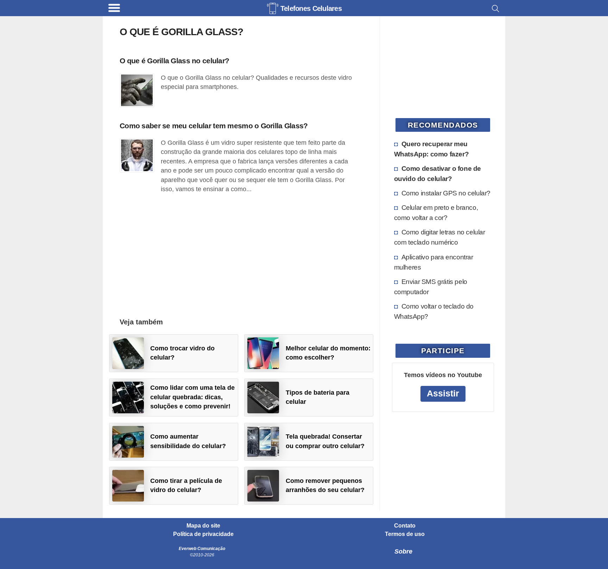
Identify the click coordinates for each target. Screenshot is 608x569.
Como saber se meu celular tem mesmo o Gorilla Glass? (214, 126)
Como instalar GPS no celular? (445, 193)
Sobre (403, 551)
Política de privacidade (203, 534)
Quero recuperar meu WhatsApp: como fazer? (431, 149)
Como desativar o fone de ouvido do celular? (437, 173)
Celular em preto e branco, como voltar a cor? (436, 212)
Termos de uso (405, 534)
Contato (405, 526)
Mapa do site (203, 526)
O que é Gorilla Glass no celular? (174, 61)
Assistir (443, 393)
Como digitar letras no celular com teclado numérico (439, 237)
